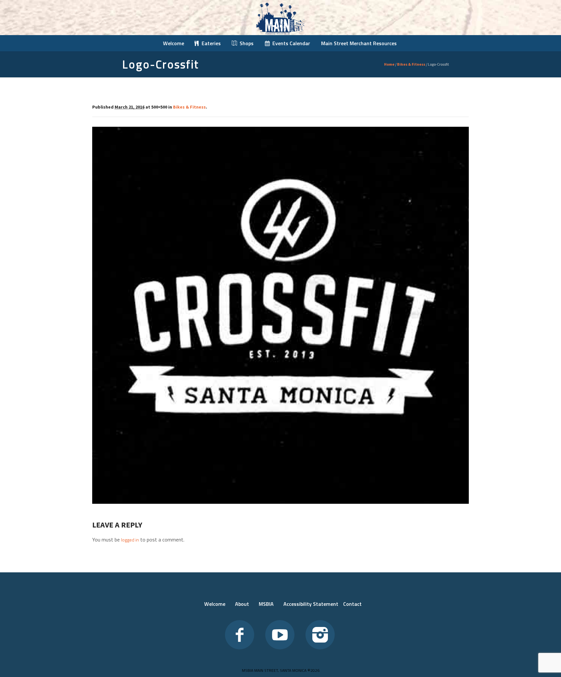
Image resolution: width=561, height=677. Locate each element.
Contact (352, 604)
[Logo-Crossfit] (280, 315)
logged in (130, 539)
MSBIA (266, 604)
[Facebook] (239, 634)
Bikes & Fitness (411, 64)
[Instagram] (320, 634)
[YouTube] (279, 634)
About (242, 604)
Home (389, 64)
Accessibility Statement (310, 604)
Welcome (214, 604)
